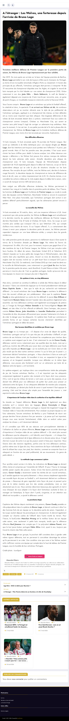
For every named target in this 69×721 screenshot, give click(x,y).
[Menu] (4, 5)
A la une (6, 574)
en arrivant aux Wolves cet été (43, 107)
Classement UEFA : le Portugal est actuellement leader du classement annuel (16, 626)
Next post (6, 589)
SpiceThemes (19, 718)
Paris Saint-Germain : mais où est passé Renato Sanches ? (50, 626)
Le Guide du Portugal (5, 702)
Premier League (45, 192)
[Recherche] (9, 5)
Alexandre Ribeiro (11, 622)
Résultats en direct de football (7, 700)
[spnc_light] (13, 5)
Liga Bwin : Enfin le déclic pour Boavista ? (17, 586)
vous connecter (18, 679)
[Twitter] (4, 571)
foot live (2, 698)
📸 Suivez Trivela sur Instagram (34, 556)
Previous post (7, 583)
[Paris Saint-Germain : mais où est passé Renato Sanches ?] (51, 613)
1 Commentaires (40, 574)
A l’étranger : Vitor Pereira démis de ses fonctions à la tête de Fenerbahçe (27, 592)
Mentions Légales (4, 711)
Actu (19, 574)
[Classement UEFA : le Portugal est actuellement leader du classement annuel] (17, 613)
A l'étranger (13, 574)
